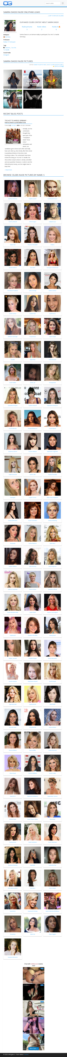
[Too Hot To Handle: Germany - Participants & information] (13, 136)
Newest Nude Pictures (40, 64)
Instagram (6, 55)
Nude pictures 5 (27, 28)
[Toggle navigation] (63, 3)
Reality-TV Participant (9, 42)
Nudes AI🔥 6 (56, 28)
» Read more (8, 170)
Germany (7, 37)
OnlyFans (7, 47)
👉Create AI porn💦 (58, 66)
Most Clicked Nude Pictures (55, 64)
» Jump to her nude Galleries (56, 15)
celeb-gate (13, 125)
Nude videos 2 (41, 28)
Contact (26, 1054)
